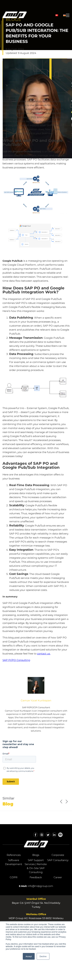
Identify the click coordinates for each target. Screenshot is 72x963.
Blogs (35, 855)
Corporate (58, 855)
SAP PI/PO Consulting (16, 660)
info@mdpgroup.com (40, 886)
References (14, 855)
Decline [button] (43, 956)
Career (58, 877)
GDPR (13, 877)
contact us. (43, 653)
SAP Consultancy (57, 860)
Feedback (36, 877)
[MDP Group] (15, 15)
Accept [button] (29, 956)
